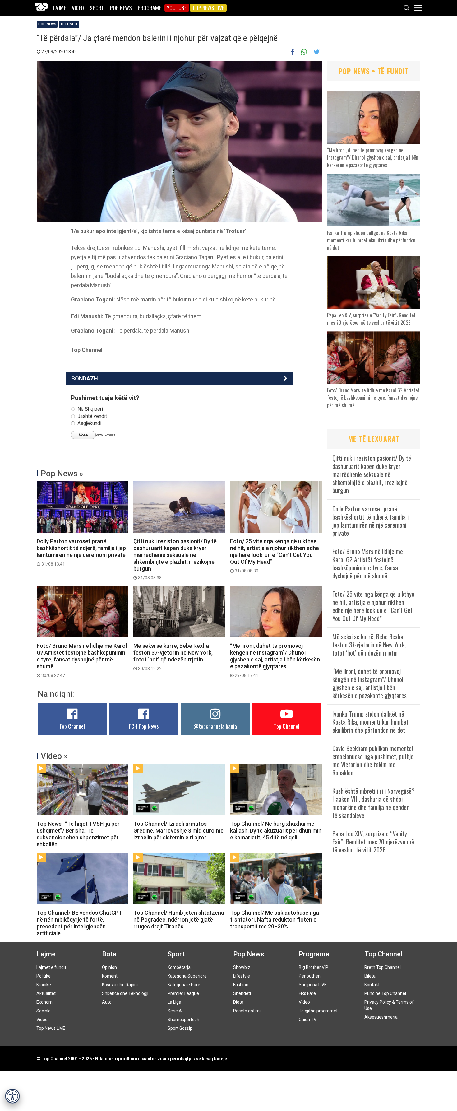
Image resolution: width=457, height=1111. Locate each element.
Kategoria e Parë (184, 984)
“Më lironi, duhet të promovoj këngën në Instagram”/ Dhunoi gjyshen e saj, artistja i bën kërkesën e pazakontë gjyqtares (275, 660)
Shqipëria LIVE (313, 984)
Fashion (240, 984)
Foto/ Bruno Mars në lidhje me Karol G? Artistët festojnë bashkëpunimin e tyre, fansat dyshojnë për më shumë (82, 660)
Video (78, 8)
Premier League (183, 993)
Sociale (43, 1010)
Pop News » (62, 473)
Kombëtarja (179, 967)
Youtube (177, 8)
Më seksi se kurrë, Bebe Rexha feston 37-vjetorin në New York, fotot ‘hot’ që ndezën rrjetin (173, 656)
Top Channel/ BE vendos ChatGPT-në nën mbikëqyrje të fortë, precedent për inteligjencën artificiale (80, 922)
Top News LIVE (208, 8)
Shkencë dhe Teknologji (125, 993)
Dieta (238, 1002)
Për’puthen (310, 975)
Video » (54, 756)
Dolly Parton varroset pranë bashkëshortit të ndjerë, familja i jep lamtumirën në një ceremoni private (81, 552)
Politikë (43, 975)
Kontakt (372, 984)
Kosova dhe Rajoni (120, 984)
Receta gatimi (247, 1010)
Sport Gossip (180, 1028)
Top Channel (72, 726)
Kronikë (43, 984)
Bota (109, 954)
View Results (105, 435)
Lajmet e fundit (51, 967)
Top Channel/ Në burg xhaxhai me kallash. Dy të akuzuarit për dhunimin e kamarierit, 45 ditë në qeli (275, 830)
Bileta (370, 975)
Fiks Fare (307, 993)
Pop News (121, 8)
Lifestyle (241, 975)
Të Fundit (69, 24)
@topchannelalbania (215, 726)
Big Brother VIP (313, 967)
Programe (149, 8)
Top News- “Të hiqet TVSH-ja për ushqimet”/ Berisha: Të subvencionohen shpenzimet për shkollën (78, 833)
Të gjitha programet (318, 1010)
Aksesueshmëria (381, 1017)
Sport (97, 8)
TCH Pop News (143, 726)
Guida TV (307, 1019)
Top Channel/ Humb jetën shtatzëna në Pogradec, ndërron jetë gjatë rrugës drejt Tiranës (178, 919)
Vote (83, 434)
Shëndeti (242, 993)
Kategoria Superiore (187, 975)
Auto (107, 1002)
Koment (110, 975)
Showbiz (241, 967)
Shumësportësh (183, 1019)
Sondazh (84, 378)
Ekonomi (44, 1002)
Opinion (109, 967)
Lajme (59, 8)
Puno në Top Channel (385, 993)
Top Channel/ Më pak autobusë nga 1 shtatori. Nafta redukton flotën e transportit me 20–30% (274, 919)
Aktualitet (46, 993)
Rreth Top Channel (382, 967)
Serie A (175, 1010)
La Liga (174, 1002)
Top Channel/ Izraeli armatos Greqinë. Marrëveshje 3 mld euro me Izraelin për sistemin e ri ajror (178, 830)
